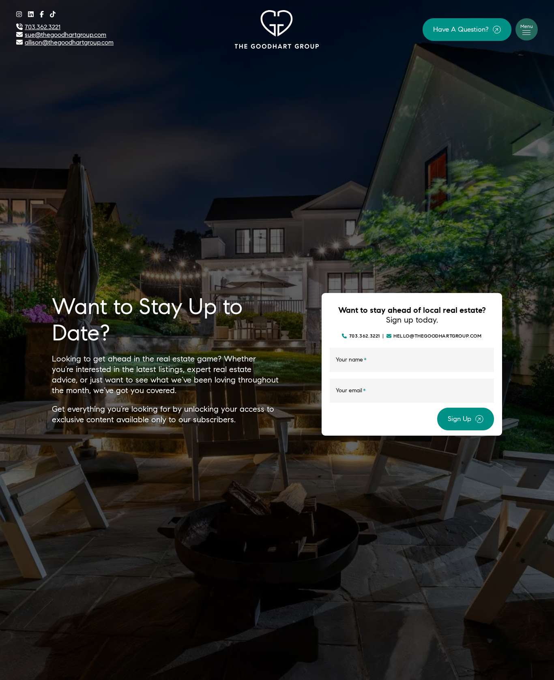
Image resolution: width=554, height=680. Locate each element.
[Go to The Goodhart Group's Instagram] (19, 14)
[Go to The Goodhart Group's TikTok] (53, 14)
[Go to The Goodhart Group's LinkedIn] (31, 14)
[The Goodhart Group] (277, 28)
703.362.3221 (364, 336)
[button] (467, 29)
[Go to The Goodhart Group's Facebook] (42, 14)
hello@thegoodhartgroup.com (437, 336)
